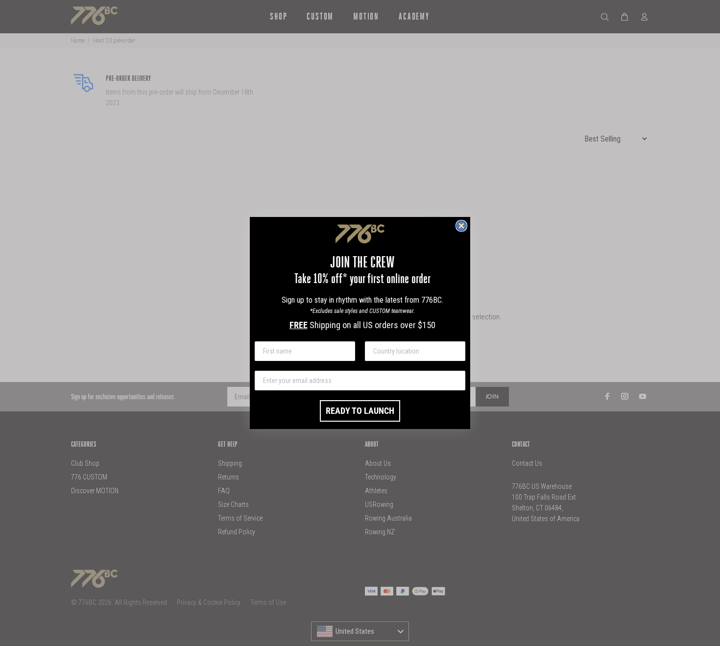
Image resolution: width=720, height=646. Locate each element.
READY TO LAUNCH (360, 411)
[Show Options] (456, 351)
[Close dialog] (461, 226)
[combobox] (412, 351)
